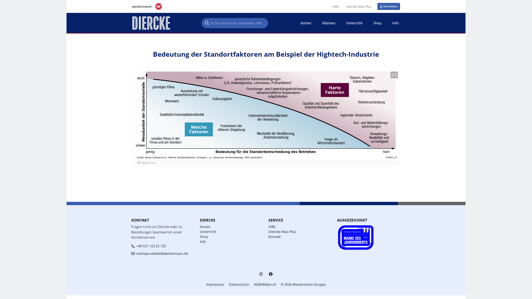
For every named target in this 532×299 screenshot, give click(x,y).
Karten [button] (306, 23)
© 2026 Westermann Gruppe (303, 284)
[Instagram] (261, 274)
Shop (204, 236)
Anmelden (390, 6)
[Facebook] (271, 274)
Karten (205, 226)
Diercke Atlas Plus (358, 7)
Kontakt (274, 236)
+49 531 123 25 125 (151, 246)
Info (203, 241)
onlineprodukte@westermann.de (162, 253)
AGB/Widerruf (265, 284)
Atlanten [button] (328, 23)
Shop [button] (377, 23)
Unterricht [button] (354, 23)
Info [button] (395, 23)
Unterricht (208, 231)
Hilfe (335, 7)
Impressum (215, 284)
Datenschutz (239, 284)
